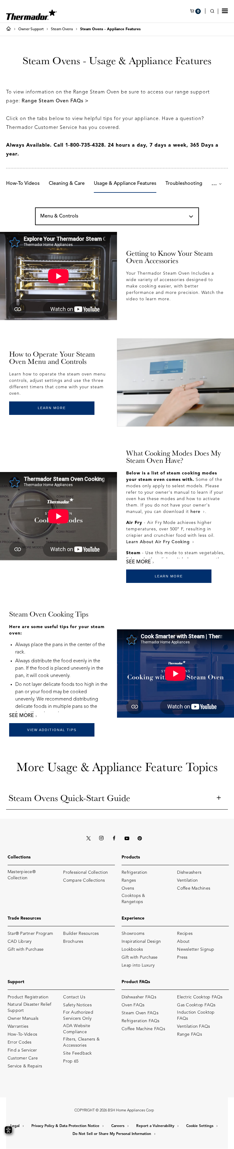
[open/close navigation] (191, 217)
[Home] (9, 29)
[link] (214, 11)
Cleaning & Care (67, 183)
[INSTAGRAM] (101, 838)
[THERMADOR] (31, 13)
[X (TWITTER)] (88, 838)
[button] (225, 11)
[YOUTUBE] (126, 838)
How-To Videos (23, 183)
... (215, 184)
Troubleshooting (183, 183)
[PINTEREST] (139, 838)
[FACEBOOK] (114, 838)
